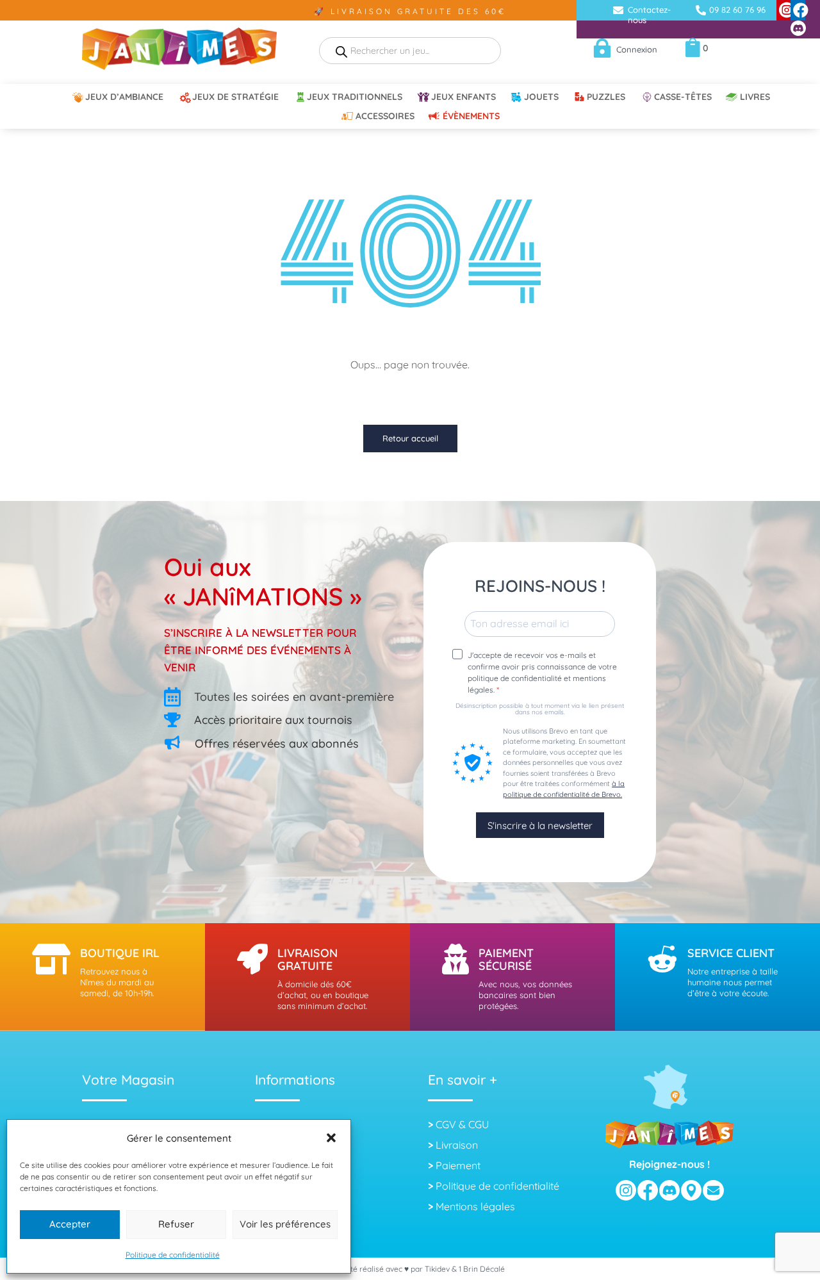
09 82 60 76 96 (737, 9)
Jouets (541, 97)
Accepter (69, 1224)
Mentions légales (475, 1206)
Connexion (636, 49)
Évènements (471, 116)
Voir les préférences (285, 1224)
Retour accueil (410, 438)
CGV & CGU (462, 1124)
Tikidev (437, 1269)
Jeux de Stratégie (235, 97)
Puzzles (606, 97)
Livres (755, 97)
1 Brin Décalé (482, 1269)
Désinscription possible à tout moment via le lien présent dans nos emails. (539, 709)
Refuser (176, 1224)
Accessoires (385, 116)
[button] (331, 1137)
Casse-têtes (683, 97)
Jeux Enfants (463, 97)
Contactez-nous (649, 14)
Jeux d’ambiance (124, 97)
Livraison (457, 1144)
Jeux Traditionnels (354, 97)
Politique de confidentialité (173, 1254)
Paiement (458, 1165)
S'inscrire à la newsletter (540, 825)
